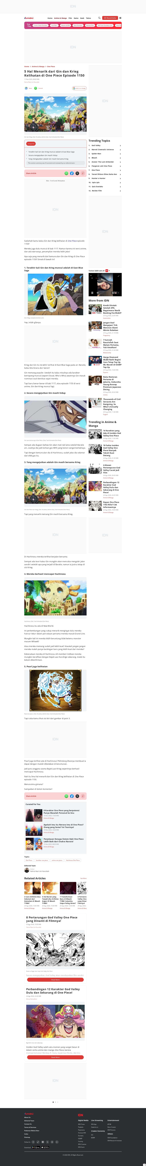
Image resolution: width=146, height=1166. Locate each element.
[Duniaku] (28, 18)
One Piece (72, 241)
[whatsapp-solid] (66, 173)
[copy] (83, 173)
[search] (99, 18)
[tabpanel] (55, 158)
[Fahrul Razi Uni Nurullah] (26, 870)
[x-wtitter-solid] (77, 173)
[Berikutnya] (87, 890)
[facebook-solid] (72, 173)
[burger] (120, 18)
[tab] (31, 144)
